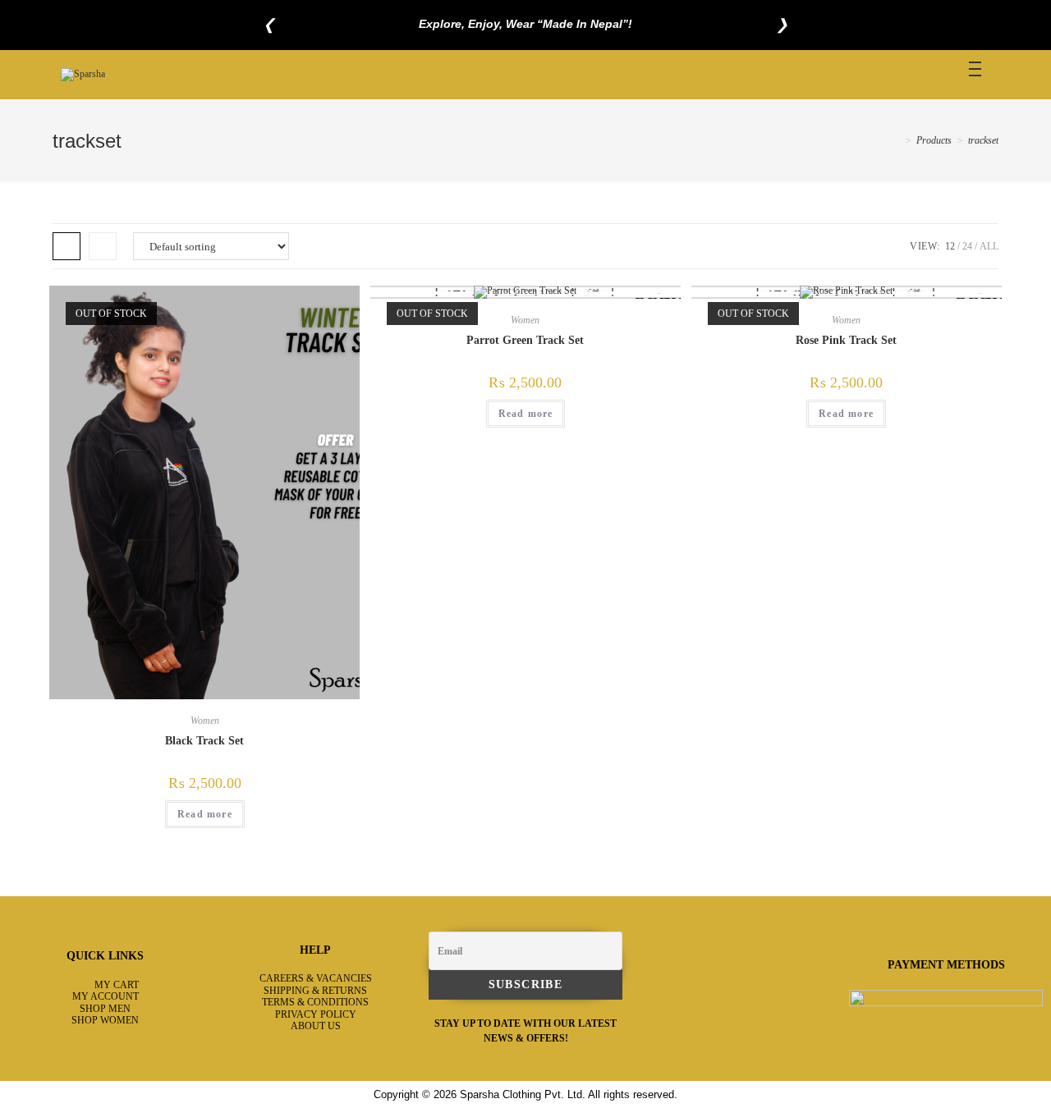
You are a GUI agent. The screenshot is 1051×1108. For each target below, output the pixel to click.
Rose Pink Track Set (846, 340)
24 (967, 246)
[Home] (896, 140)
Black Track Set (204, 741)
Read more (204, 814)
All (989, 246)
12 (950, 246)
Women (204, 720)
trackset (983, 140)
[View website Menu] (974, 74)
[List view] (103, 246)
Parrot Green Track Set (525, 340)
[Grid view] (66, 246)
